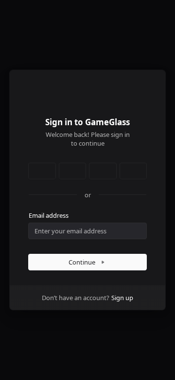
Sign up (122, 297)
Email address (49, 215)
